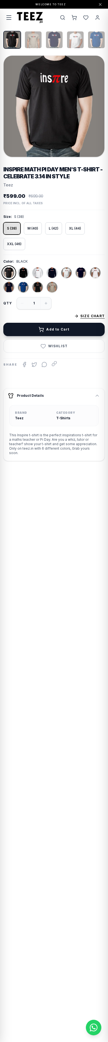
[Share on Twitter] (34, 364)
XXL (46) (14, 244)
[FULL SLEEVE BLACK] (23, 272)
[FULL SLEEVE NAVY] (52, 272)
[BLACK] (9, 273)
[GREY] (52, 287)
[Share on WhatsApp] (44, 364)
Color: (8, 261)
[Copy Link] (54, 363)
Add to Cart (57, 329)
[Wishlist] (86, 18)
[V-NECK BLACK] (37, 287)
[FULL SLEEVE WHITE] (37, 272)
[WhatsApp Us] (93, 1027)
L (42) (53, 228)
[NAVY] (80, 272)
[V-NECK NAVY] (8, 287)
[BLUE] (23, 287)
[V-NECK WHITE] (95, 272)
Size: (7, 217)
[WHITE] (66, 272)
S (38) (12, 228)
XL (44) (75, 228)
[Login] (97, 18)
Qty (7, 303)
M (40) (32, 228)
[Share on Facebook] (24, 364)
